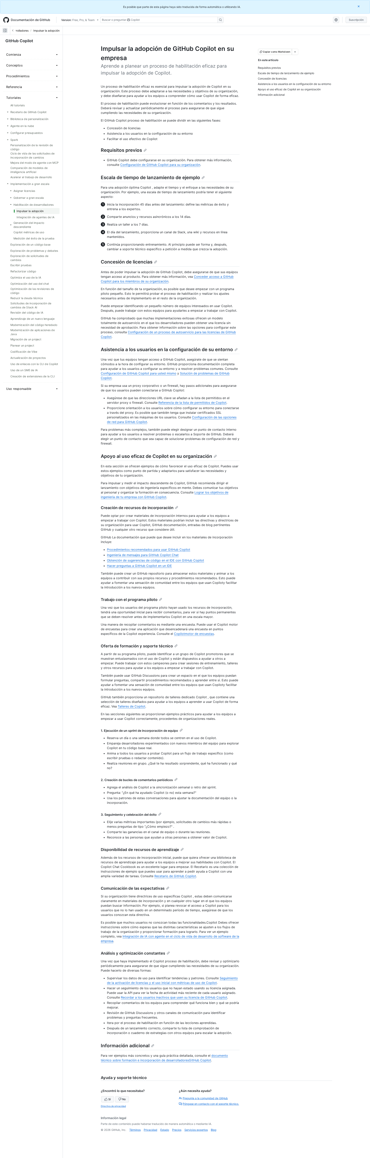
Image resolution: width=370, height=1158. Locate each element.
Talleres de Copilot (131, 706)
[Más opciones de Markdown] (295, 52)
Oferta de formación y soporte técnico (137, 646)
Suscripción (356, 19)
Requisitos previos (121, 150)
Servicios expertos (196, 1129)
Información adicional (125, 1045)
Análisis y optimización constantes (133, 953)
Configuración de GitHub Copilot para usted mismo (138, 373)
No (124, 1099)
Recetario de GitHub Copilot (175, 876)
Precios (176, 1129)
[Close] (359, 6)
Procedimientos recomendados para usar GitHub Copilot (148, 549)
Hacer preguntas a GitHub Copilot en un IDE (139, 566)
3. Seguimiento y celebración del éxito (129, 814)
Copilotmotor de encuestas (194, 634)
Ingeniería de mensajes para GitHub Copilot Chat (143, 555)
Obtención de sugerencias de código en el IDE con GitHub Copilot (155, 560)
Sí (109, 1099)
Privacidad (150, 1129)
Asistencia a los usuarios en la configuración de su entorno (167, 349)
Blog (213, 1129)
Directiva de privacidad (113, 1106)
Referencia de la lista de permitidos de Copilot (192, 402)
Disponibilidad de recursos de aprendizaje (140, 849)
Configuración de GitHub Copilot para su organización (160, 165)
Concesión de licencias (126, 262)
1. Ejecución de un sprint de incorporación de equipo (139, 731)
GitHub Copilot (19, 41)
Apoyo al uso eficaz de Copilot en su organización (156, 456)
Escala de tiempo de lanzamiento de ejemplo (150, 177)
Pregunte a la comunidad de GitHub (205, 1098)
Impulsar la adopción (46, 30)
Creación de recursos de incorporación (137, 507)
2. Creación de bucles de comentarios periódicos (137, 780)
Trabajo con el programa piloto (129, 599)
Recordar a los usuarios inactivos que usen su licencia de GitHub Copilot (174, 997)
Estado (164, 1129)
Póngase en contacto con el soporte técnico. (211, 1103)
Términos (135, 1129)
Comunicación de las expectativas (133, 888)
